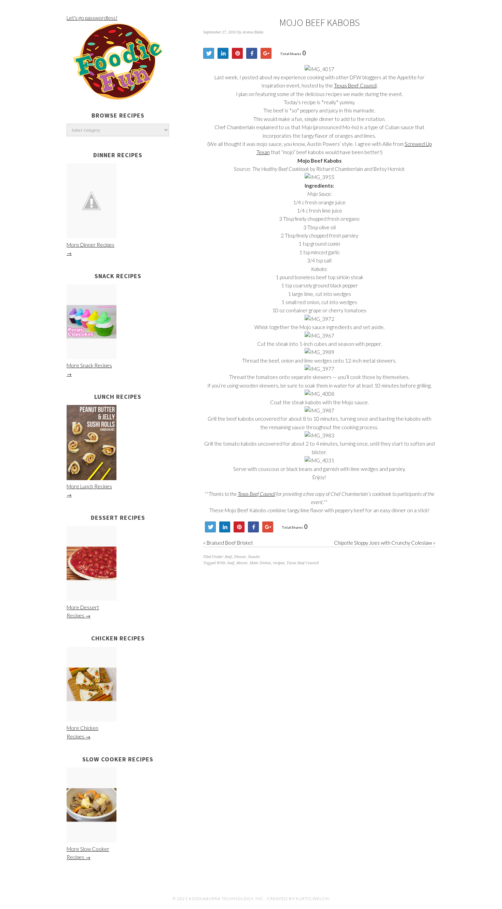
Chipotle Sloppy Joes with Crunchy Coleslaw (383, 543)
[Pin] (237, 53)
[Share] (223, 53)
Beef (228, 557)
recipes (278, 563)
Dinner (240, 557)
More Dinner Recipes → (90, 249)
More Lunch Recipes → (89, 490)
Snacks (254, 557)
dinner (242, 563)
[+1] (266, 53)
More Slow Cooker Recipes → (88, 853)
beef (230, 563)
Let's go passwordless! (92, 18)
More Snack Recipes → (89, 369)
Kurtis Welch (312, 898)
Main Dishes (260, 563)
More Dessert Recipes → (83, 611)
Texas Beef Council (355, 85)
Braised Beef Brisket (230, 543)
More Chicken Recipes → (82, 732)
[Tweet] (209, 53)
